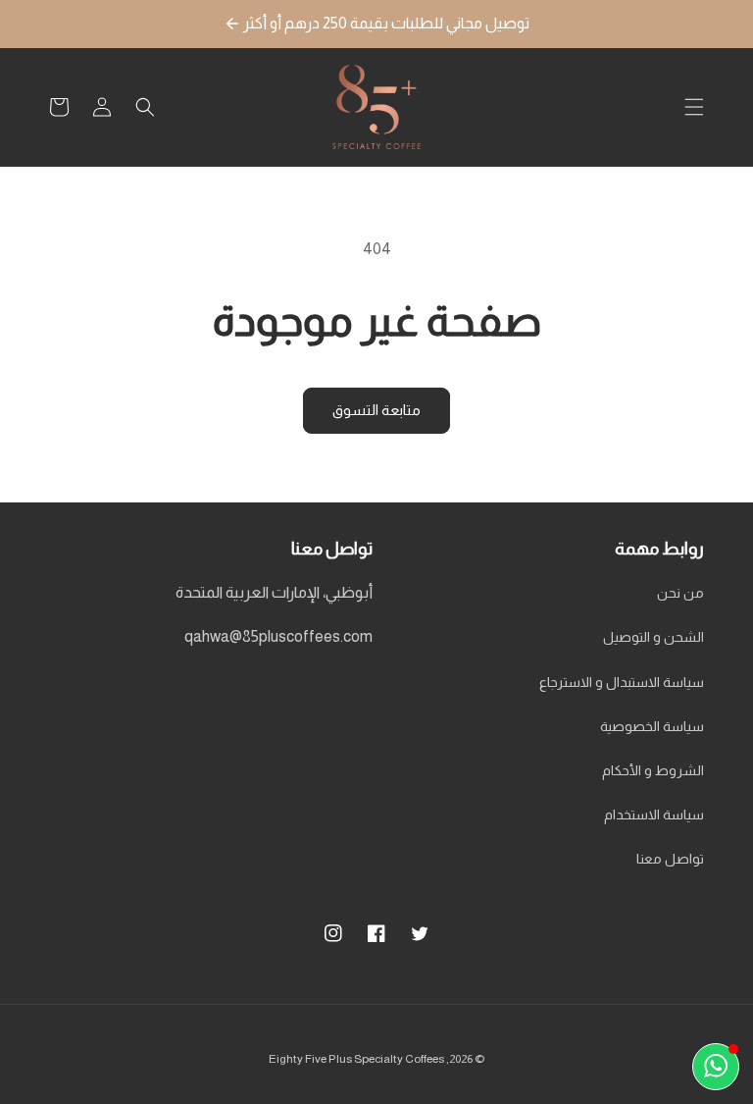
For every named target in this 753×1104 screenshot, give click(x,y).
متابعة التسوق (376, 409)
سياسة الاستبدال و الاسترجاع (621, 682)
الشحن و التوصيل (653, 637)
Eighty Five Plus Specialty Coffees (356, 1059)
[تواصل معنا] (715, 1066)
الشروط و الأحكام (653, 770)
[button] (694, 107)
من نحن (680, 593)
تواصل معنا (670, 859)
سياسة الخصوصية (652, 726)
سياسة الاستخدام (654, 814)
